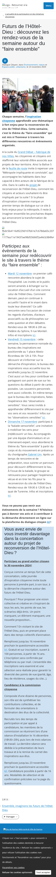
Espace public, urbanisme (14, 67)
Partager (10, 816)
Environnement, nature (34, 65)
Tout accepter (43, 872)
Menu (48, 5)
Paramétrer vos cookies (13, 867)
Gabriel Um (34, 454)
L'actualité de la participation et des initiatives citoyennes (24, 15)
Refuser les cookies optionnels (17, 872)
